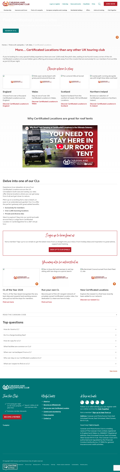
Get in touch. (94, 425)
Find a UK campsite (37, 10)
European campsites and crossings (56, 10)
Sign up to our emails (60, 250)
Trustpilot (6, 425)
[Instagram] (87, 402)
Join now (110, 4)
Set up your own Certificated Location (56, 408)
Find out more (8, 302)
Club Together (112, 10)
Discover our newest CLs (89, 300)
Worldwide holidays (76, 10)
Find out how (47, 302)
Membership (7, 10)
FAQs (93, 4)
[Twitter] (92, 402)
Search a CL (11, 31)
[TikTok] (102, 402)
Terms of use (28, 464)
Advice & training (99, 10)
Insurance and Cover (21, 10)
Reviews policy (84, 464)
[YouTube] (97, 402)
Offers (88, 10)
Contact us (47, 418)
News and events (75, 4)
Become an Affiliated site (52, 405)
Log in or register (55, 4)
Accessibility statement (17, 464)
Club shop (65, 4)
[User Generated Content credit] (117, 37)
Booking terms (37, 464)
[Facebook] (82, 402)
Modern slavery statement (63, 464)
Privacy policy (45, 464)
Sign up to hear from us (102, 412)
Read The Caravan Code (14, 315)
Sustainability (75, 464)
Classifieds (86, 4)
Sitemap (53, 464)
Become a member (12, 417)
